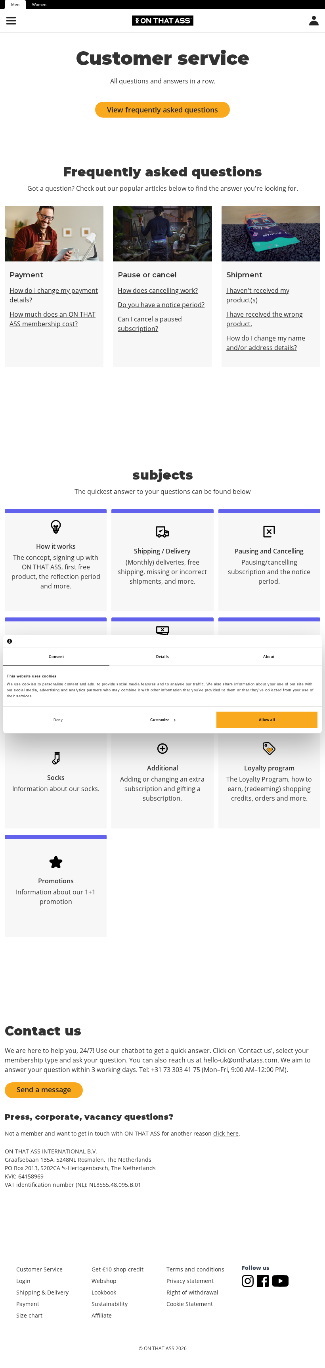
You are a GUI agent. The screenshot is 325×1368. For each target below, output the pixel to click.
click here (226, 1133)
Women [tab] (39, 4)
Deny (58, 720)
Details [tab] (162, 657)
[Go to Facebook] (264, 1280)
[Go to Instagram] (249, 1280)
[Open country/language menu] (314, 20)
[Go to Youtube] (280, 1280)
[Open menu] (11, 20)
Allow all (267, 720)
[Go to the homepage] (162, 20)
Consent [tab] (56, 657)
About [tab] (269, 657)
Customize (160, 720)
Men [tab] (15, 4)
